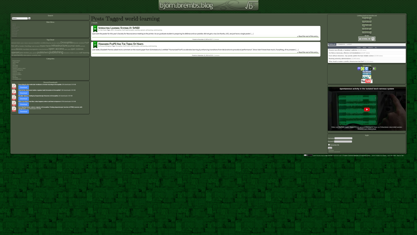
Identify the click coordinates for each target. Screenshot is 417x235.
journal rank (74, 45)
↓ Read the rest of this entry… (308, 36)
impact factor (45, 46)
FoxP (87, 43)
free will (14, 46)
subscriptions (27, 55)
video (39, 55)
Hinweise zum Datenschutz (367, 129)
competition (36, 43)
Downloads (15, 30)
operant (15, 52)
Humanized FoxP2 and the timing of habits (120, 43)
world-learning (158, 30)
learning (13, 49)
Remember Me (334, 145)
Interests (14, 33)
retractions (67, 53)
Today (359, 47)
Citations (15, 29)
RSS (394, 155)
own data (15, 65)
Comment (216, 39)
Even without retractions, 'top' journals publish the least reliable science (351, 56)
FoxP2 (128, 46)
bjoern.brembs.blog (61, 6)
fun (18, 46)
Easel (384, 155)
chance (26, 43)
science (77, 53)
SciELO (72, 53)
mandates (26, 49)
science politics (17, 74)
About (14, 26)
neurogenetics (34, 49)
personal (15, 67)
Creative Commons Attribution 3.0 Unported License (356, 155)
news (14, 64)
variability (34, 55)
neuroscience (43, 49)
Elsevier (75, 43)
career (22, 43)
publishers (43, 52)
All (376, 47)
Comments (341, 44)
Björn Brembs (329, 155)
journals (82, 46)
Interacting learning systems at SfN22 (118, 27)
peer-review (24, 53)
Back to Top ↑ (400, 155)
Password (331, 141)
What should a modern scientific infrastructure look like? (346, 61)
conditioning (44, 43)
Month (370, 47)
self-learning (84, 53)
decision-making (56, 43)
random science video (19, 68)
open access (56, 48)
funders (22, 46)
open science (77, 49)
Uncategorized (16, 79)
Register (331, 150)
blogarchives (16, 61)
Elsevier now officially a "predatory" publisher (343, 50)
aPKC (112, 30)
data (50, 43)
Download (23, 87)
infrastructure (59, 45)
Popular (332, 44)
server (14, 76)
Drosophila (66, 42)
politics (31, 53)
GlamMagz (28, 46)
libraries (19, 49)
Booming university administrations (340, 58)
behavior (14, 43)
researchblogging (17, 70)
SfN (12, 55)
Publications (16, 27)
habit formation (36, 46)
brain (18, 43)
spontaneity (18, 55)
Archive (14, 36)
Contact (14, 35)
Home (14, 24)
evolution (81, 43)
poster (35, 53)
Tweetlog (15, 77)
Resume (14, 32)
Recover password (334, 152)
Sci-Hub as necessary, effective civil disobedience (345, 53)
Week (364, 47)
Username (331, 138)
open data (67, 49)
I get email (15, 62)
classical (30, 43)
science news (16, 73)
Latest (349, 44)
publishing (56, 52)
